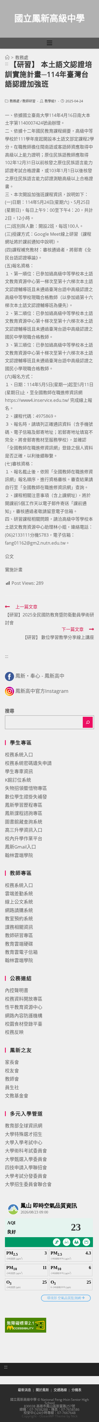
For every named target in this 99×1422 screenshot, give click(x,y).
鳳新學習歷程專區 (23, 805)
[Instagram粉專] (9, 691)
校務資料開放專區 (23, 999)
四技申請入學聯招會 (26, 1167)
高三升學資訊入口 (23, 830)
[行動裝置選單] (49, 43)
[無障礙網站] (25, 1324)
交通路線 (60, 1390)
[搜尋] (88, 722)
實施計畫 (14, 570)
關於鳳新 (42, 1390)
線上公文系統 (19, 902)
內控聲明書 (16, 990)
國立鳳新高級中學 (49, 18)
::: (6, 64)
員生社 (12, 1087)
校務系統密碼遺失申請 (28, 763)
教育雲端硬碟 (19, 944)
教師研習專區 (19, 935)
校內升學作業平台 (23, 838)
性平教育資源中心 (23, 1007)
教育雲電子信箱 (21, 952)
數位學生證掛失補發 (26, 797)
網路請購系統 (19, 910)
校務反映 (14, 1032)
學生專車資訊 (19, 771)
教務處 (15, 101)
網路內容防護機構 (23, 1015)
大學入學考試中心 (23, 1142)
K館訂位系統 (18, 780)
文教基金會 (16, 1095)
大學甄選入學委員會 (26, 1159)
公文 (9, 556)
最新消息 (24, 1390)
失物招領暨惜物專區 (26, 788)
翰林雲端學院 (19, 855)
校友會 (12, 1070)
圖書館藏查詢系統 (23, 822)
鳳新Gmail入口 (20, 847)
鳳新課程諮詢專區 (23, 813)
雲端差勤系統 (19, 893)
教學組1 (50, 101)
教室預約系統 (19, 918)
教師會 (12, 1079)
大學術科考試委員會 (26, 1151)
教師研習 (28, 101)
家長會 (12, 1062)
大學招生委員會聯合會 (28, 1184)
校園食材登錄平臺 (23, 1024)
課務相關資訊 (19, 927)
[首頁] (7, 57)
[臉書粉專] (9, 675)
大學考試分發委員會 (26, 1176)
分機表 (76, 1390)
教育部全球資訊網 (23, 1125)
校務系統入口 (19, 754)
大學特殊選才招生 (23, 1134)
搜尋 (9, 711)
